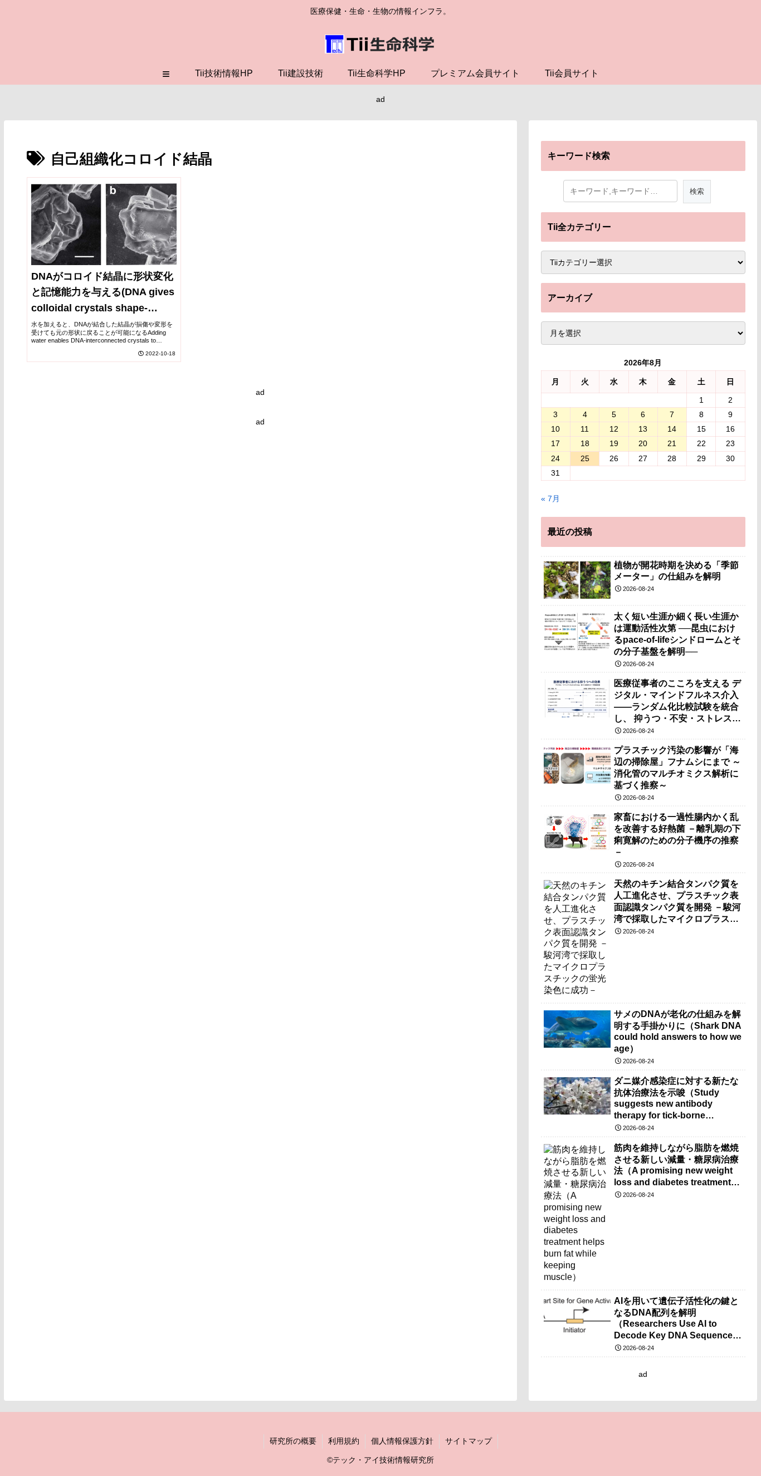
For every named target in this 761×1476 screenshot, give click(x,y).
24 (555, 458)
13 (642, 428)
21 (671, 443)
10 (555, 428)
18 (584, 443)
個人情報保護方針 (402, 1440)
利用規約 (343, 1440)
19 (613, 443)
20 (642, 443)
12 (613, 428)
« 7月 (550, 498)
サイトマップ (468, 1440)
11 (584, 428)
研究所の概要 (293, 1440)
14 (671, 428)
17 (555, 443)
